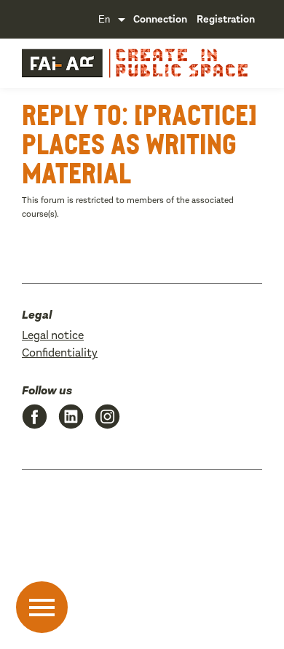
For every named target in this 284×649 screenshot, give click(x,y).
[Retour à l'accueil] (62, 63)
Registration (226, 19)
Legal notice (53, 335)
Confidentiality (60, 352)
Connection (160, 19)
